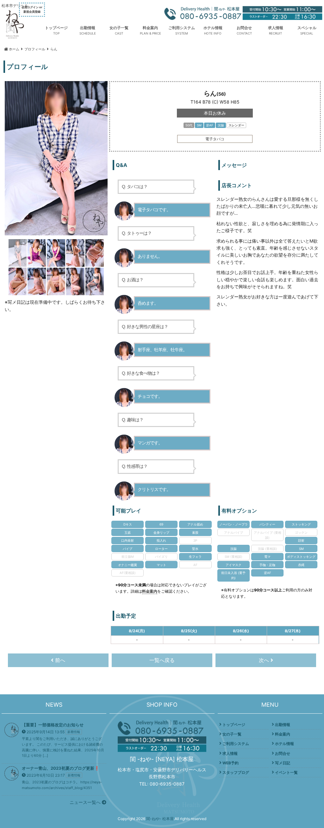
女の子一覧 (118, 27)
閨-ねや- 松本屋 (160, 818)
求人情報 (275, 27)
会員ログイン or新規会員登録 (32, 9)
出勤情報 (87, 27)
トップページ (56, 27)
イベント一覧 (286, 772)
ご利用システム (181, 27)
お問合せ (244, 27)
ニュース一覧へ (86, 802)
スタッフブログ (235, 772)
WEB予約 (230, 763)
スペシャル (306, 27)
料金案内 (150, 27)
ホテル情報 (212, 27)
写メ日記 (282, 763)
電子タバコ (214, 139)
